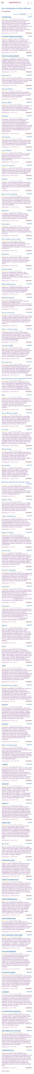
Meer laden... (6, 1071)
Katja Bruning (5, 33)
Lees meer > (29, 32)
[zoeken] (28, 3)
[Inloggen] (31, 3)
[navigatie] (2, 3)
